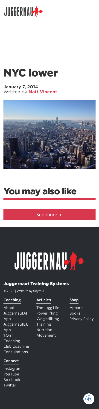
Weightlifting (47, 319)
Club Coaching (16, 346)
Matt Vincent (43, 91)
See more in (49, 214)
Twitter (9, 385)
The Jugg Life (47, 308)
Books (75, 313)
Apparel (77, 308)
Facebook (11, 380)
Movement (46, 335)
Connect (11, 361)
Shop (74, 300)
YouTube (11, 374)
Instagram (12, 368)
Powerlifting (47, 313)
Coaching (12, 300)
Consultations (15, 352)
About (9, 308)
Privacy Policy (82, 319)
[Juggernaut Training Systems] (26, 11)
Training (43, 324)
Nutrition (44, 330)
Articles (43, 300)
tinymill (38, 291)
